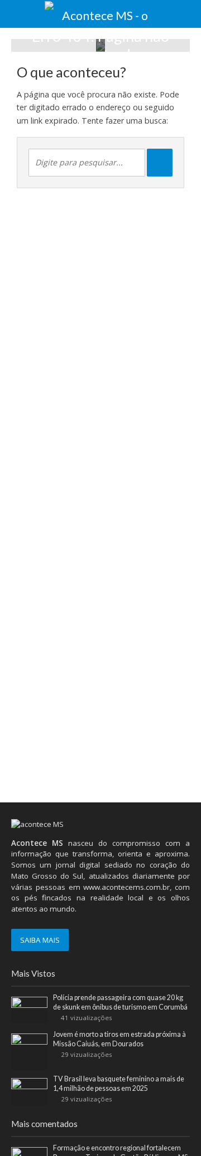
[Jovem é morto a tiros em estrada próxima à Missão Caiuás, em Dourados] (29, 1051)
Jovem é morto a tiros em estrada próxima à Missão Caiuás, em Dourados (119, 1039)
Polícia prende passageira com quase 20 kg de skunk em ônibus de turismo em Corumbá (120, 1002)
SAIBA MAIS (40, 940)
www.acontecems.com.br (126, 887)
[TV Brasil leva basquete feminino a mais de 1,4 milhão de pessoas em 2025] (29, 1091)
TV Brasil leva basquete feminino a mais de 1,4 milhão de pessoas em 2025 (118, 1084)
